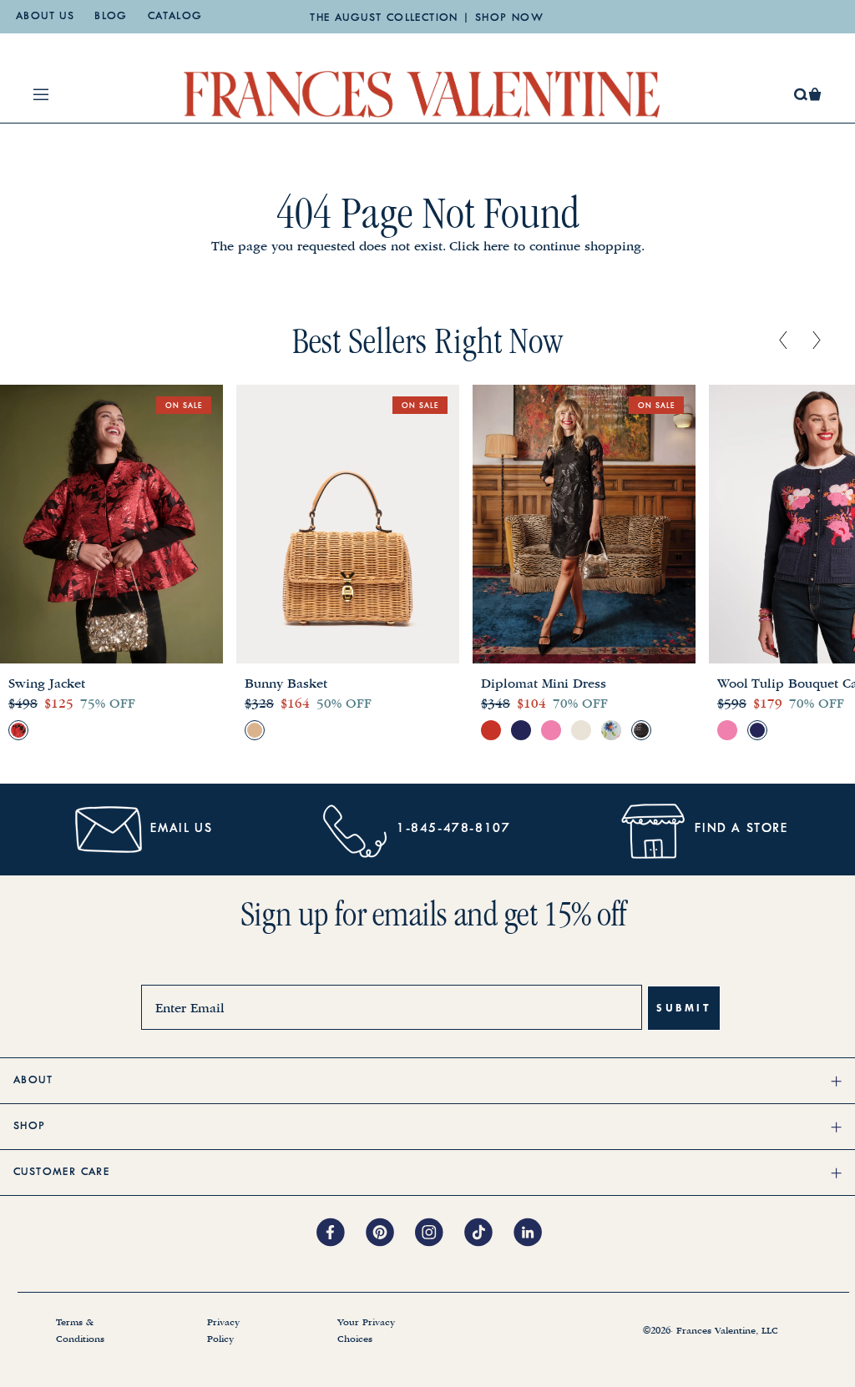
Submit (683, 1007)
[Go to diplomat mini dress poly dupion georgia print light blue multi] (611, 730)
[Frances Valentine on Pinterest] (390, 1233)
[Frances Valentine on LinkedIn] (532, 1233)
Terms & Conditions (80, 1331)
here (496, 246)
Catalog (175, 17)
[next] (816, 341)
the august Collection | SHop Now (427, 18)
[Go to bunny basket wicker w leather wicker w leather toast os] (255, 730)
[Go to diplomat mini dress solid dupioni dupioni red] (491, 730)
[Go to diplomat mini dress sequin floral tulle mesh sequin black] (641, 730)
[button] (815, 94)
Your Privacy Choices (366, 1331)
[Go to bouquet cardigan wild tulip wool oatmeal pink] (727, 730)
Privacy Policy (223, 1331)
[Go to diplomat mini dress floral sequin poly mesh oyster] (581, 730)
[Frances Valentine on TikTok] (489, 1233)
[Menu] (40, 94)
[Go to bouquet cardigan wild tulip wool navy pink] (757, 730)
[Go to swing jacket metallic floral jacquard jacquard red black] (18, 730)
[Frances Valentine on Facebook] (341, 1233)
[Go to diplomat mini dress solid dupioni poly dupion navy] (521, 730)
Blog (111, 17)
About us (45, 17)
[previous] (783, 341)
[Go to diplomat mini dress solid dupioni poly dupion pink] (551, 730)
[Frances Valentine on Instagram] (439, 1233)
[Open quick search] (801, 95)
